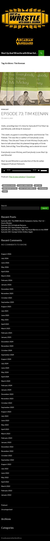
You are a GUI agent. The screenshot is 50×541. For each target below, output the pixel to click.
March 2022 (5, 486)
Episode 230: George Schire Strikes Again (17, 232)
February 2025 (6, 333)
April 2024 (5, 377)
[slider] (44, 170)
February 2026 (6, 280)
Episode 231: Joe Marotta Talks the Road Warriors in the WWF (24, 230)
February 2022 (6, 491)
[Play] (4, 170)
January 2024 (6, 390)
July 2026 (4, 258)
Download (30, 177)
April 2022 (5, 482)
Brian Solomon (9, 185)
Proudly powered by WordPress (11, 538)
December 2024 (7, 342)
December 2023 (7, 394)
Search (4, 205)
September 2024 (7, 355)
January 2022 (6, 495)
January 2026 (6, 285)
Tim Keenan (43, 188)
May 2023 (5, 425)
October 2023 (6, 403)
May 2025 (5, 320)
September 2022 (7, 460)
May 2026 (5, 267)
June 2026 (5, 263)
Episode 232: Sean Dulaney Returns (14, 227)
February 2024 (6, 385)
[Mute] (39, 170)
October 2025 (6, 298)
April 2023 (5, 429)
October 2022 (6, 455)
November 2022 (7, 451)
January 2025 (6, 337)
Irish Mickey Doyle (10, 188)
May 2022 (5, 477)
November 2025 (7, 293)
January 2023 (6, 442)
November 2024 (7, 346)
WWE (5, 191)
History (38, 185)
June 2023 (5, 420)
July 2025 (4, 311)
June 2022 (5, 473)
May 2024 (5, 372)
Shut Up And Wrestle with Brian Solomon (19, 53)
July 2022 (4, 469)
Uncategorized (6, 509)
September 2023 (7, 407)
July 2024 (4, 363)
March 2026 (5, 276)
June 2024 (5, 368)
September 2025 (7, 302)
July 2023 (4, 416)
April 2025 (5, 324)
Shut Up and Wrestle (27, 188)
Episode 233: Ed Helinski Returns (13, 225)
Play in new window (17, 177)
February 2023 (6, 438)
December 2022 (7, 447)
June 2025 (5, 315)
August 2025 (6, 306)
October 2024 (6, 350)
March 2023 (5, 434)
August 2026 (6, 254)
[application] (25, 170)
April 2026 (5, 271)
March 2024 (5, 381)
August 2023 (6, 412)
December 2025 (7, 289)
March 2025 (5, 328)
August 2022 (6, 464)
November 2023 (7, 399)
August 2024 (6, 359)
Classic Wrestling (25, 185)
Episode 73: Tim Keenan (24, 113)
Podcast (5, 109)
